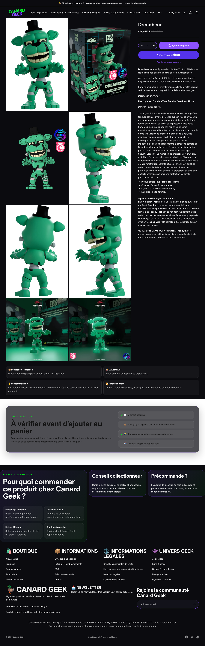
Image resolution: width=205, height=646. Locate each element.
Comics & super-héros (163, 569)
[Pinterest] (197, 637)
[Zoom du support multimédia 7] (37, 329)
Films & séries (158, 564)
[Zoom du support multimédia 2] (100, 64)
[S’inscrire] (194, 604)
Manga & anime (159, 574)
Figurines (10, 564)
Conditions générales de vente (118, 564)
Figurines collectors (161, 579)
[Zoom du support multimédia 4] (100, 158)
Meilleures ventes (14, 579)
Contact (59, 579)
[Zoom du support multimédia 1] (37, 64)
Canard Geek (18, 637)
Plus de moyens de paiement (169, 62)
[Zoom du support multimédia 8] (100, 329)
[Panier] (197, 12)
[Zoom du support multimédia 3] (37, 158)
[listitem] (159, 12)
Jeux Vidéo (157, 559)
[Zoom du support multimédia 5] (37, 251)
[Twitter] (192, 637)
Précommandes (13, 569)
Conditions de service (114, 579)
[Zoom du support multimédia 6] (100, 251)
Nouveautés (12, 559)
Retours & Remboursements (68, 564)
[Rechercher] (184, 12)
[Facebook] (186, 637)
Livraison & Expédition (65, 559)
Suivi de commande (64, 574)
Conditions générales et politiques (102, 637)
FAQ (57, 569)
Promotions (11, 574)
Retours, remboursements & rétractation (123, 569)
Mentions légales (111, 574)
